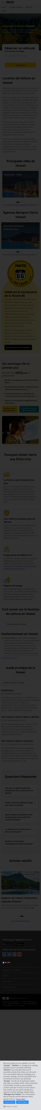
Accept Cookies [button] (9, 1102)
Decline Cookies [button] (22, 1102)
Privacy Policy (20, 1099)
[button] (10, 1106)
